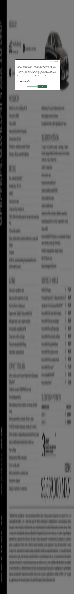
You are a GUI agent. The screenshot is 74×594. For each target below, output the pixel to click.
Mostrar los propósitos (32, 86)
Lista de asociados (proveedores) (24, 81)
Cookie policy (43, 73)
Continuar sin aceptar (54, 61)
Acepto (42, 86)
